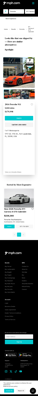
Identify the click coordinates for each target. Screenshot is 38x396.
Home (6, 29)
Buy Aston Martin (10, 292)
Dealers (24, 281)
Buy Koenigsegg (10, 278)
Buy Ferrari (8, 266)
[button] (15, 235)
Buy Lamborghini (10, 269)
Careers (24, 289)
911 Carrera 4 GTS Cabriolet (31, 29)
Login (6, 303)
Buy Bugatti (8, 272)
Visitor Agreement (10, 309)
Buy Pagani (8, 275)
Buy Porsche (8, 289)
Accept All (9, 390)
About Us (24, 269)
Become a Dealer (10, 306)
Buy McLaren (9, 286)
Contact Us (25, 266)
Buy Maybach (9, 281)
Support (7, 360)
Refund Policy (26, 286)
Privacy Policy (9, 316)
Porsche (22, 29)
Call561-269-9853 (19, 125)
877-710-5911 (24, 226)
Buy (23, 275)
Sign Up (19, 342)
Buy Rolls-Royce (10, 283)
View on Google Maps (13, 172)
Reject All (21, 390)
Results (13, 29)
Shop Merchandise (27, 283)
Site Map (24, 272)
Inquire (19, 118)
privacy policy (13, 386)
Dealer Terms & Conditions (13, 313)
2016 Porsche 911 (13, 104)
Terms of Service (10, 319)
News (23, 278)
